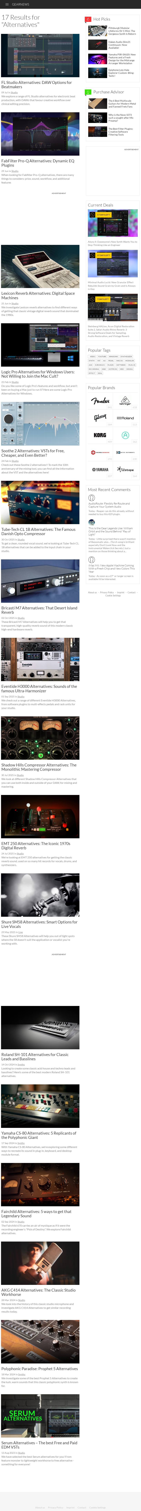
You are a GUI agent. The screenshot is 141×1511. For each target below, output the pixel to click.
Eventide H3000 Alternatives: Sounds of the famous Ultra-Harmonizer (39, 688)
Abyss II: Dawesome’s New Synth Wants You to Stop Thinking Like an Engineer (112, 230)
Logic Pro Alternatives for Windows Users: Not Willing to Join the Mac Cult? (38, 373)
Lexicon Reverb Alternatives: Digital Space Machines (38, 295)
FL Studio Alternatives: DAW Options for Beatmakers (36, 84)
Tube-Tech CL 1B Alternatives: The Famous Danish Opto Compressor (38, 531)
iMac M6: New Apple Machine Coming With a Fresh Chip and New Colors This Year (112, 568)
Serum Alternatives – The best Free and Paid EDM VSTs (39, 1444)
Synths (21, 1064)
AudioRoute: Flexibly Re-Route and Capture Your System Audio (109, 505)
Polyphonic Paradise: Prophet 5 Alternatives (39, 1368)
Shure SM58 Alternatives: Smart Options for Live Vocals (39, 924)
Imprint (120, 592)
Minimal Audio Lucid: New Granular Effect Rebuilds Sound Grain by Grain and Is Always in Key (111, 272)
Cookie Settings (113, 595)
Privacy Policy (107, 592)
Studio (14, 92)
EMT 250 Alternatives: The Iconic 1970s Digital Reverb (35, 845)
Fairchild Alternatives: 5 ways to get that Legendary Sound (36, 1213)
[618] (125, 400)
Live (20, 932)
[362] (125, 435)
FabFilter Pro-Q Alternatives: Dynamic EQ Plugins (37, 162)
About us (92, 592)
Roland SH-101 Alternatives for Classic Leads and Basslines (35, 1056)
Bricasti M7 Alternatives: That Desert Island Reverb (39, 610)
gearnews (20, 4)
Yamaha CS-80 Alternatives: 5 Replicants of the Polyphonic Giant (38, 1135)
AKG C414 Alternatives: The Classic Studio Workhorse (38, 1292)
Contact (131, 592)
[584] (100, 417)
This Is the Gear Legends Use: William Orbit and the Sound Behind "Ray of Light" (111, 531)
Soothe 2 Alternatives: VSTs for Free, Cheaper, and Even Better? (32, 452)
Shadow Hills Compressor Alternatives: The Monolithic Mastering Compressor (39, 767)
